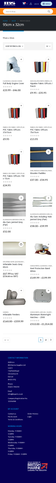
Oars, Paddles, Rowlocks (39, 170)
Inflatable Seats (8, 262)
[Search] (49, 11)
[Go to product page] (14, 66)
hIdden (5, 312)
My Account (12, 417)
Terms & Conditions (15, 419)
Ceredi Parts (34, 266)
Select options (21, 59)
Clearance (7, 81)
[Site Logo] (9, 4)
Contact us (12, 414)
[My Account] (31, 3)
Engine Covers (16, 81)
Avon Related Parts (37, 81)
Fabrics (47, 81)
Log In (36, 4)
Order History (32, 414)
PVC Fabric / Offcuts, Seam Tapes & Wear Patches (25, 127)
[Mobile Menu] (46, 4)
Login (29, 417)
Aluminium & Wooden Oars (12, 219)
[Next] (51, 340)
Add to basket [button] (21, 244)
